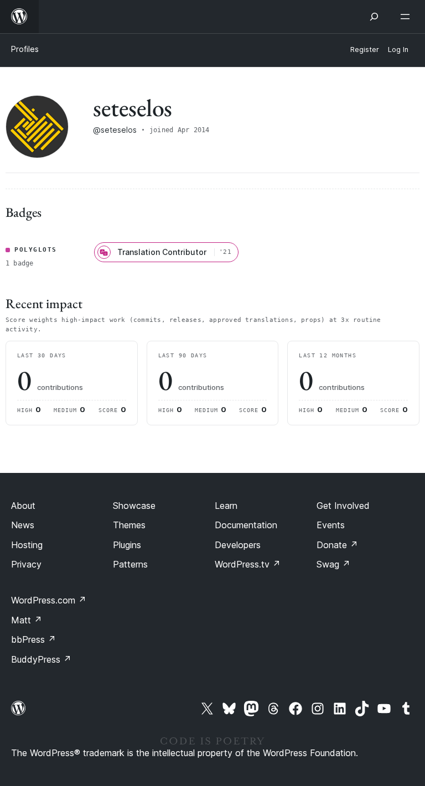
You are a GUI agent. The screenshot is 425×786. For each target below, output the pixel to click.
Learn (226, 505)
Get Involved (343, 505)
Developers (238, 544)
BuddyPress (41, 659)
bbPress (33, 639)
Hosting (27, 544)
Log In (398, 49)
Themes (129, 524)
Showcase (134, 505)
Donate (337, 544)
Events (331, 524)
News (22, 524)
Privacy (26, 564)
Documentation (246, 524)
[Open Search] (374, 16)
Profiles (25, 49)
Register (364, 49)
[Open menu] (407, 16)
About (23, 505)
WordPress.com (48, 600)
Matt (26, 620)
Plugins (127, 544)
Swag (333, 564)
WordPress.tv (248, 564)
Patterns (130, 564)
